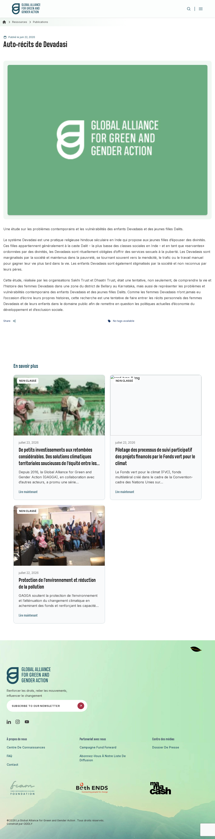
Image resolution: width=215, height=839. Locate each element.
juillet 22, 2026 (29, 573)
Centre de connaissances (26, 747)
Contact (12, 764)
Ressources (19, 22)
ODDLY (28, 823)
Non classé (27, 380)
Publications (40, 22)
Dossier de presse (165, 747)
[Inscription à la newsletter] (80, 705)
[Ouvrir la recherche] (188, 9)
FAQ (9, 756)
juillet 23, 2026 (29, 442)
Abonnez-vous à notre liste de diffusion (103, 758)
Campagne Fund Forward (98, 747)
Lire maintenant (28, 492)
